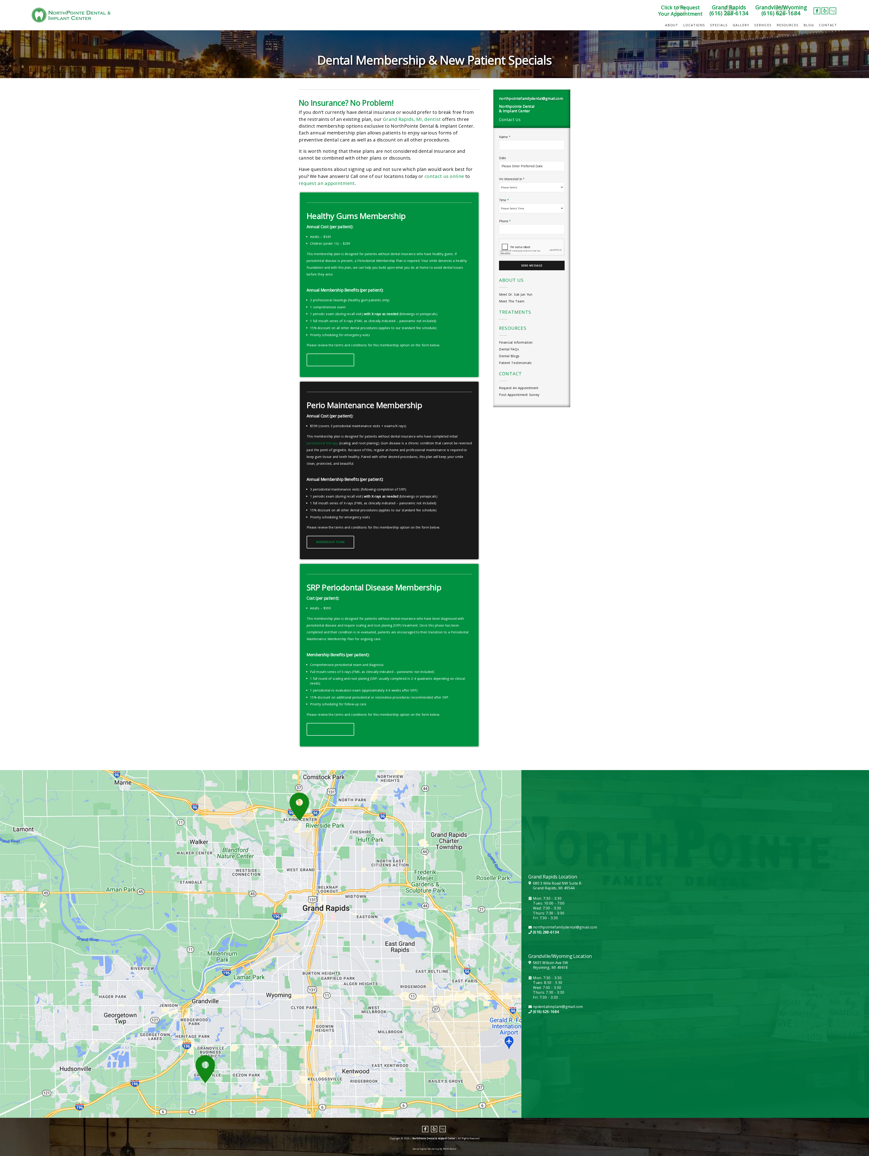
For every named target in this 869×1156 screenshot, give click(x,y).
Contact (828, 25)
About (671, 25)
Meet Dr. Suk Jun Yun (515, 294)
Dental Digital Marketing (426, 1148)
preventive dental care (324, 139)
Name (504, 137)
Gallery (741, 25)
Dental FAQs (509, 349)
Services (763, 25)
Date (502, 158)
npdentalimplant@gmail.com (558, 1006)
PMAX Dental (449, 1148)
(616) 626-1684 (546, 1011)
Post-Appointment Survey (519, 395)
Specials (719, 25)
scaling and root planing (359, 443)
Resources (787, 25)
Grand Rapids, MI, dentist (412, 119)
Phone (505, 221)
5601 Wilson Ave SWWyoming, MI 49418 (550, 965)
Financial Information (516, 342)
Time (504, 200)
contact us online (444, 176)
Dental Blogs (509, 356)
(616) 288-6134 (546, 932)
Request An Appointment (518, 388)
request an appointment (327, 183)
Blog (809, 25)
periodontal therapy (322, 443)
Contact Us (509, 119)
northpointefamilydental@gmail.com (531, 98)
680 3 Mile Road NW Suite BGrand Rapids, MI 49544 (557, 886)
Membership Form (330, 360)
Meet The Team (511, 301)
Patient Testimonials (515, 363)
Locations (694, 25)
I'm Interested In (512, 179)
